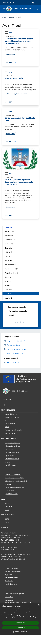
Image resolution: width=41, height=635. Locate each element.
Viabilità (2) (8, 298)
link (2, 619)
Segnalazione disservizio (13, 571)
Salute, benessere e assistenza (15, 487)
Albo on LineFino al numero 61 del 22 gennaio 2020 (18, 601)
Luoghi (7, 519)
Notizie (7, 503)
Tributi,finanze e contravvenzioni (16, 481)
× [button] (39, 605)
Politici (7, 427)
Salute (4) (8, 277)
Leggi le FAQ (9, 574)
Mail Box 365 (9, 581)
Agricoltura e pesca (11, 494)
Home (4, 17)
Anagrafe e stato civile (12, 443)
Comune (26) (9, 244)
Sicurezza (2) (9, 285)
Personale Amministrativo (13, 430)
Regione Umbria (8, 2)
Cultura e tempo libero (12, 446)
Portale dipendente (11, 584)
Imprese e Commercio (12, 452)
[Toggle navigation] (4, 8)
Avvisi (10, 32)
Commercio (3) (10, 239)
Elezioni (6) (8, 256)
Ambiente (8, 484)
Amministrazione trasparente (14, 593)
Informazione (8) (10, 264)
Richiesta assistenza (11, 577)
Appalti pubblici (10, 455)
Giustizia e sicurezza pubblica (14, 478)
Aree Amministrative (12, 417)
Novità (11, 17)
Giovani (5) (8, 260)
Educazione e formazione (13, 474)
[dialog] (20, 619)
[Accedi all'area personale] (33, 2)
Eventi (7, 522)
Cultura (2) (8, 248)
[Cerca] (37, 9)
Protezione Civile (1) (11, 273)
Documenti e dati (10, 433)
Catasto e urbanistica (12, 458)
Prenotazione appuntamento (14, 568)
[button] (20, 632)
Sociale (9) (8, 289)
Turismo (7, 462)
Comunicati (8, 506)
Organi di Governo (11, 414)
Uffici (6, 420)
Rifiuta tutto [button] (20, 627)
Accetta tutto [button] (20, 623)
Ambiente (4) (9, 231)
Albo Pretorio (9, 597)
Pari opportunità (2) (11, 269)
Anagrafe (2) (9, 235)
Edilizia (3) (8, 252)
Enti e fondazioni (10, 423)
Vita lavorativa (9, 449)
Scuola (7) (8, 281)
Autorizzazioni (9, 490)
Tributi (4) (8, 294)
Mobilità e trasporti (11, 465)
